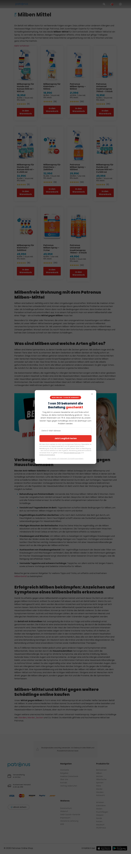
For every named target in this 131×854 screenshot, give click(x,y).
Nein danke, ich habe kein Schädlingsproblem (65, 458)
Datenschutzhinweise (47, 455)
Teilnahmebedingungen (72, 453)
